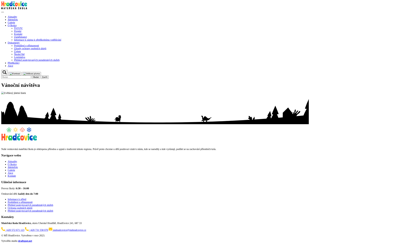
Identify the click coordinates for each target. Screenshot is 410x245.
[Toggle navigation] (2, 12)
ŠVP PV (18, 28)
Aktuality (12, 16)
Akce (10, 65)
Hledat (36, 77)
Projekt (17, 31)
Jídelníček (13, 19)
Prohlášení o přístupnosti (26, 45)
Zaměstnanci (20, 37)
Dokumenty (14, 42)
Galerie (11, 22)
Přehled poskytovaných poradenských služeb (37, 60)
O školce (12, 25)
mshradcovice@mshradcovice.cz (69, 230)
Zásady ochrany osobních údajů (30, 48)
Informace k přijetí (17, 199)
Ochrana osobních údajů (20, 208)
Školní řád (19, 54)
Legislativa (19, 57)
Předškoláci (13, 63)
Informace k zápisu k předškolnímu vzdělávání (37, 39)
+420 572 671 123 (14, 230)
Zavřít (44, 77)
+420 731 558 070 (38, 230)
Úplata (17, 51)
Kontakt (18, 34)
